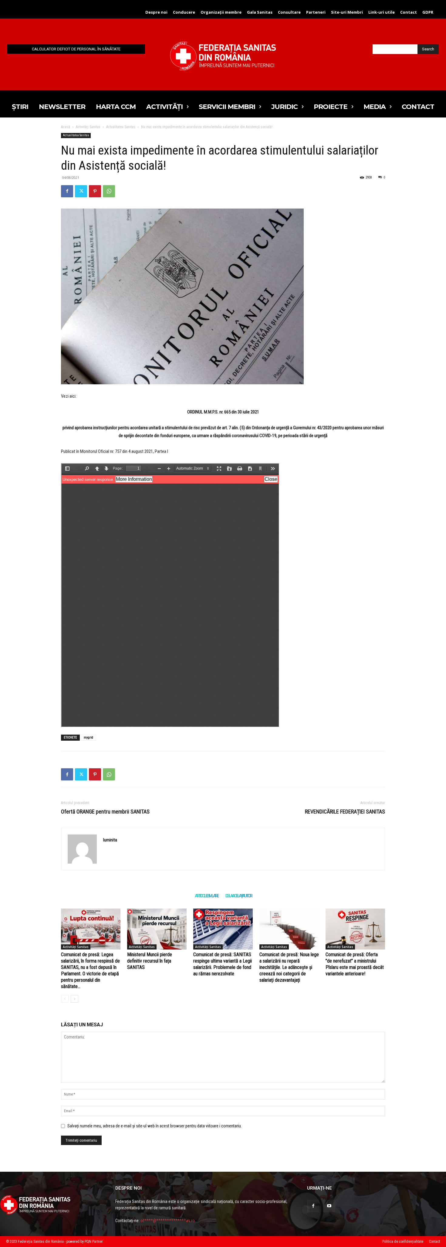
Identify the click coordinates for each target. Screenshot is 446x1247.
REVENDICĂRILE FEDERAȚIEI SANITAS (345, 811)
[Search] (65, 999)
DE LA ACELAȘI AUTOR (238, 896)
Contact (434, 1241)
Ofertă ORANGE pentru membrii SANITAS (105, 811)
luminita (110, 840)
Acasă (65, 127)
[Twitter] (81, 191)
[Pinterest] (95, 191)
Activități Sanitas (88, 127)
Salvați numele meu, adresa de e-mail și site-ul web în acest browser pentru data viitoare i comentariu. (154, 1125)
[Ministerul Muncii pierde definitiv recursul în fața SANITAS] (157, 929)
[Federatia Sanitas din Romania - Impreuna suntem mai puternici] (223, 55)
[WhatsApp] (109, 191)
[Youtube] (329, 1206)
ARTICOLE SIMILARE (206, 896)
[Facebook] (67, 191)
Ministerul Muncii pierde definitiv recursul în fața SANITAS (149, 961)
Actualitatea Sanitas (120, 127)
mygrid (88, 737)
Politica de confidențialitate (402, 1241)
